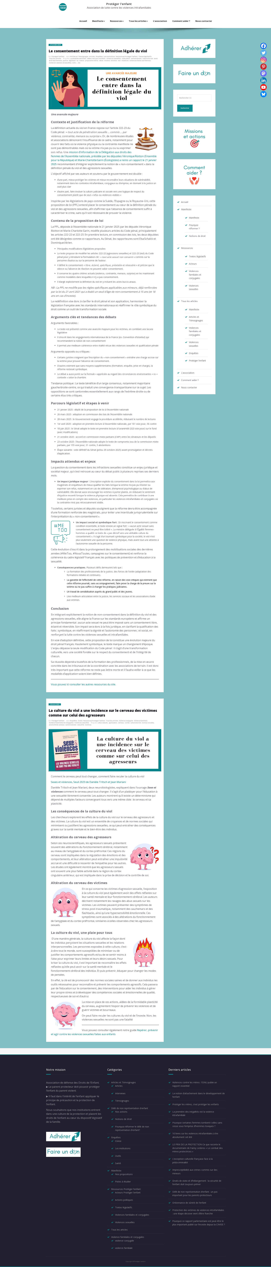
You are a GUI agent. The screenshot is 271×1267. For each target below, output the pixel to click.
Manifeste (97, 21)
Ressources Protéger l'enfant (127, 56)
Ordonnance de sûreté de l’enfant (189, 1202)
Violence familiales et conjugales (61, 723)
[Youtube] (263, 87)
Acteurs (193, 263)
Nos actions (121, 1111)
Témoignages (122, 1100)
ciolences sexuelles (113, 59)
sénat (101, 61)
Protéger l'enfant (119, 4)
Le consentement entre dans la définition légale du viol (98, 51)
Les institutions (109, 56)
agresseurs (113, 723)
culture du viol (148, 59)
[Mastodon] (263, 73)
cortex (127, 723)
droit (156, 59)
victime (107, 61)
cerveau (121, 723)
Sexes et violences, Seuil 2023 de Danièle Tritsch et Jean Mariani (88, 782)
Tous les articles (137, 21)
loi (77, 61)
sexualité (80, 725)
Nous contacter (203, 21)
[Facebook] (263, 46)
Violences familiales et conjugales (195, 275)
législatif (72, 61)
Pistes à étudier (123, 1181)
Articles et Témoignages (79, 56)
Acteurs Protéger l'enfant (128, 1192)
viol (119, 61)
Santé (118, 1163)
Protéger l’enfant (197, 360)
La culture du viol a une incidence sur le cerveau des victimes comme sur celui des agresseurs (103, 712)
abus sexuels (103, 723)
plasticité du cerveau (56, 725)
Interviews (120, 1093)
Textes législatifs (144, 56)
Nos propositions (124, 1174)
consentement (136, 59)
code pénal (126, 59)
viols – (74, 63)
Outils (80, 721)
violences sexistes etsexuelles (60, 63)
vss (79, 63)
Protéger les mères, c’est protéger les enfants (195, 1104)
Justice (65, 61)
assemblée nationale (78, 59)
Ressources (116, 21)
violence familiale (140, 721)
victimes (114, 61)
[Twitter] (263, 53)
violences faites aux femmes (140, 61)
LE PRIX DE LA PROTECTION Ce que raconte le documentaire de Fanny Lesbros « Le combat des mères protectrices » (197, 1148)
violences (125, 61)
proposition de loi (91, 61)
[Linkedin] (263, 80)
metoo (81, 61)
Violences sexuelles (81, 723)
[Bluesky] (263, 94)
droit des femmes (55, 61)
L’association (160, 21)
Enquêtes (99, 56)
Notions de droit (197, 236)
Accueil (83, 21)
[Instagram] (263, 60)
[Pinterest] (263, 66)
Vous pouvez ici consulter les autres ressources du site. (83, 684)
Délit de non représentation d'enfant (129, 1108)
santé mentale (70, 725)
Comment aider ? (181, 21)
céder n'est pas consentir (96, 59)
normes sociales (148, 723)
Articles (92, 56)
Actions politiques (124, 1199)
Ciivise (118, 1140)
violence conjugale (126, 721)
